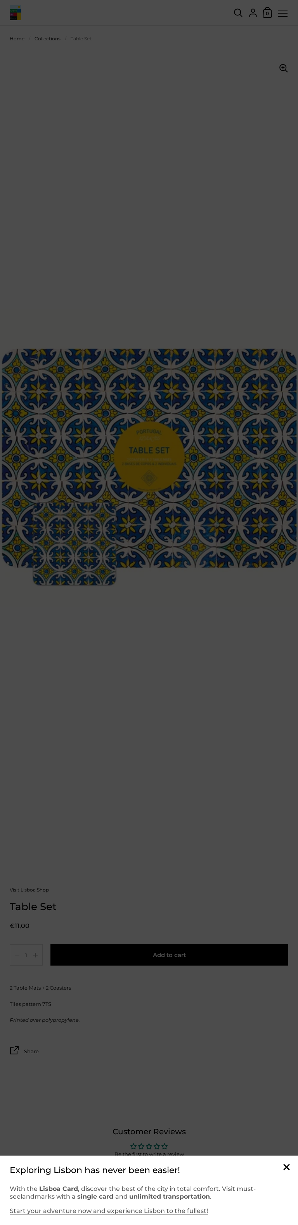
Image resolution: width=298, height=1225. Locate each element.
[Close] (286, 1168)
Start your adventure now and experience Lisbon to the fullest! (109, 1211)
